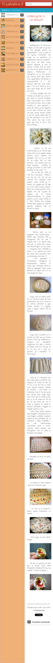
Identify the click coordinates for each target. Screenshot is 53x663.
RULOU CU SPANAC (13, 26)
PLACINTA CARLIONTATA (15, 37)
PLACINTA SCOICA (13, 65)
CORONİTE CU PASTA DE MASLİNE (19, 59)
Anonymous (40, 610)
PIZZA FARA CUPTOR (14, 54)
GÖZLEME (10, 48)
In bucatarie (17, 10)
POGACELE (10, 20)
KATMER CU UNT (12, 42)
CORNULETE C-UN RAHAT (16, 15)
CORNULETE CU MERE (14, 31)
